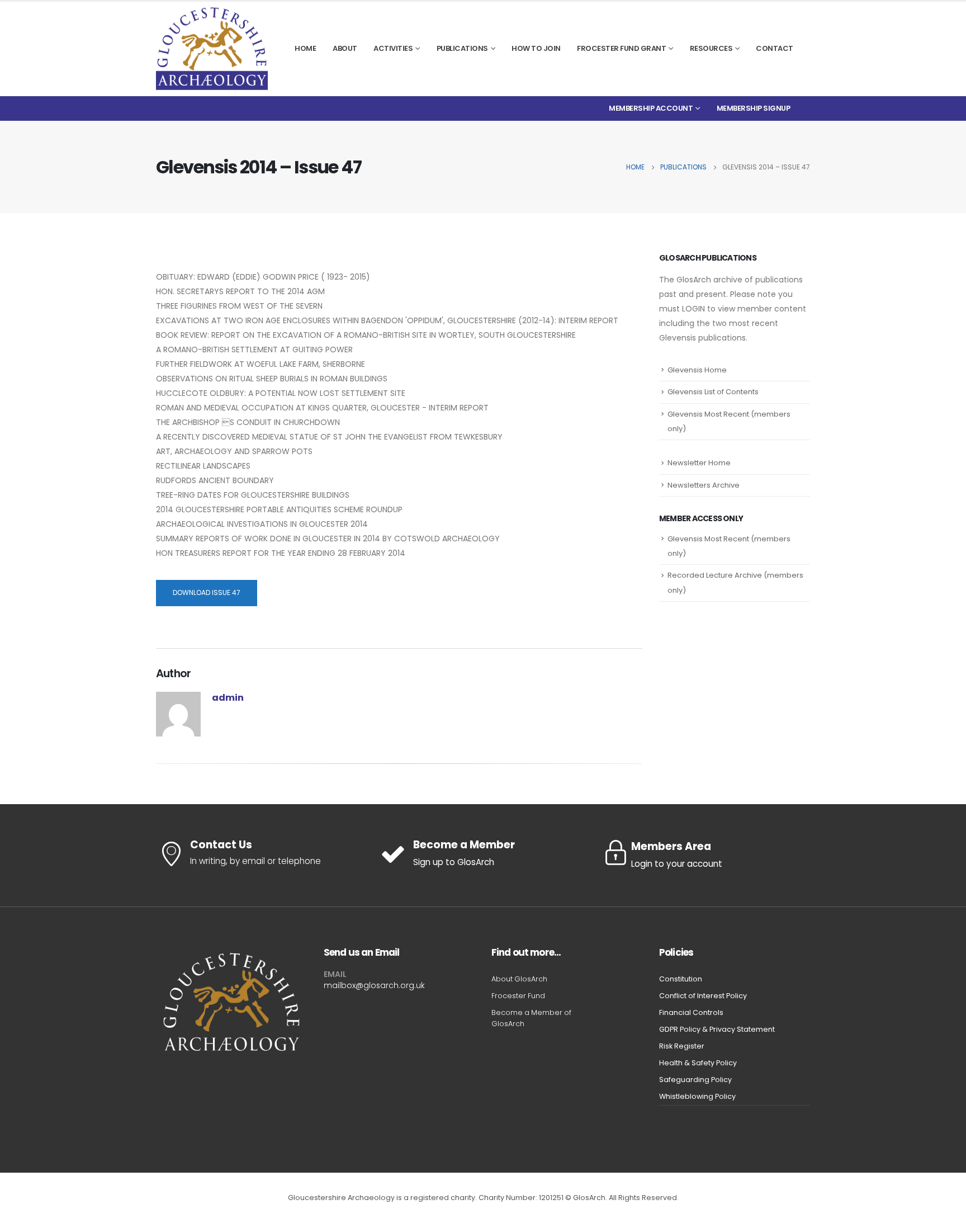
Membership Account (651, 108)
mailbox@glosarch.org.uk (374, 985)
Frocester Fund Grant (621, 48)
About (345, 48)
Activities (393, 48)
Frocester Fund (518, 995)
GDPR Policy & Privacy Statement (717, 1029)
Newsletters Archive (703, 485)
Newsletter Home (699, 462)
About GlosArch (519, 979)
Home (305, 48)
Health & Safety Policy (698, 1063)
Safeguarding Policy (695, 1079)
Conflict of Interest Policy (703, 995)
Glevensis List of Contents (713, 391)
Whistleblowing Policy (697, 1096)
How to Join (536, 48)
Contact (774, 48)
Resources (711, 48)
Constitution (680, 979)
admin (228, 697)
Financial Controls (691, 1012)
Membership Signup (753, 108)
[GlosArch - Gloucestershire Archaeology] (212, 48)
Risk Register (681, 1046)
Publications (462, 48)
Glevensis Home (697, 370)
